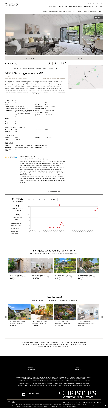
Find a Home (30, 366)
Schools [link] (45, 68)
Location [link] (38, 68)
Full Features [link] (17, 68)
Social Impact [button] (89, 6)
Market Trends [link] (53, 68)
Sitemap (93, 402)
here (75, 406)
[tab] (54, 192)
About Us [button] (99, 6)
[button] (85, 77)
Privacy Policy (66, 402)
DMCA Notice (85, 402)
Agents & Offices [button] (75, 6)
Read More (35, 93)
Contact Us (78, 369)
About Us (77, 366)
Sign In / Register (93, 3)
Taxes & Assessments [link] (29, 68)
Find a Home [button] (52, 6)
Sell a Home (30, 367)
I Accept (91, 405)
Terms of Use (76, 402)
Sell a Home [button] (63, 6)
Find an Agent (31, 369)
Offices (77, 367)
